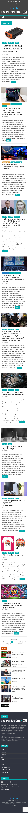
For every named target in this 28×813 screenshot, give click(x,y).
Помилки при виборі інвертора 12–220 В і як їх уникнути (12, 48)
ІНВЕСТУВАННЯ (6, 103)
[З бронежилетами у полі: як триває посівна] (6, 677)
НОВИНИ (5, 42)
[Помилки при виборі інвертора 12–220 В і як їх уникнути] (14, 27)
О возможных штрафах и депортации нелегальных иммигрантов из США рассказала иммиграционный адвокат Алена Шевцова (13, 336)
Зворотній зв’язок (5, 789)
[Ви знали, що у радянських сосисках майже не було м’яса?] (6, 652)
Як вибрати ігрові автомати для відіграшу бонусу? (13, 448)
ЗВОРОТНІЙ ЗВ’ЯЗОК (5, 767)
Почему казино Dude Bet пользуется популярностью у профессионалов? (12, 605)
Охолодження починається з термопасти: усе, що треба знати (14, 393)
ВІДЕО (2, 764)
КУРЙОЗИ (3, 759)
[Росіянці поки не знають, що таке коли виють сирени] (6, 669)
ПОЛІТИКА (11, 216)
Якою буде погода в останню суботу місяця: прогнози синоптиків (17, 698)
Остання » (20, 644)
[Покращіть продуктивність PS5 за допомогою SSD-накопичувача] (14, 483)
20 (7, 644)
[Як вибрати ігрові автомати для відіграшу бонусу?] (14, 428)
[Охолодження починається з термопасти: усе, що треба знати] (14, 374)
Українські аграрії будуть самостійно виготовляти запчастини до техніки (18, 663)
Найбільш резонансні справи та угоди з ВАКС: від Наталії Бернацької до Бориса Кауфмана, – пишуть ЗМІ (13, 222)
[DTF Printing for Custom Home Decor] (14, 537)
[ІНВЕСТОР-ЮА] (3, 17)
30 (10, 644)
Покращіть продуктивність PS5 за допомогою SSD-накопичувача (13, 503)
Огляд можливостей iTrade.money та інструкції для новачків (13, 167)
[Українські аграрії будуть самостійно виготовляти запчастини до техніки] (6, 660)
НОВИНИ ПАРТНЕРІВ (5, 769)
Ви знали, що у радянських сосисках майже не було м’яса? (18, 654)
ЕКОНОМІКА (5, 273)
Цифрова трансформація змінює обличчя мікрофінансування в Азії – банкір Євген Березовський (12, 111)
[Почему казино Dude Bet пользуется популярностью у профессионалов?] (14, 585)
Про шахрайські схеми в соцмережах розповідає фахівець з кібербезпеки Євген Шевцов (13, 278)
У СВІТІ (16, 42)
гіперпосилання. (14, 807)
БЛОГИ (2, 762)
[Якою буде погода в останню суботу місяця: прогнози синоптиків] (6, 696)
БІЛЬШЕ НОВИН (4, 772)
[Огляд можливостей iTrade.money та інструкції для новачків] (14, 147)
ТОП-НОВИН (11, 42)
